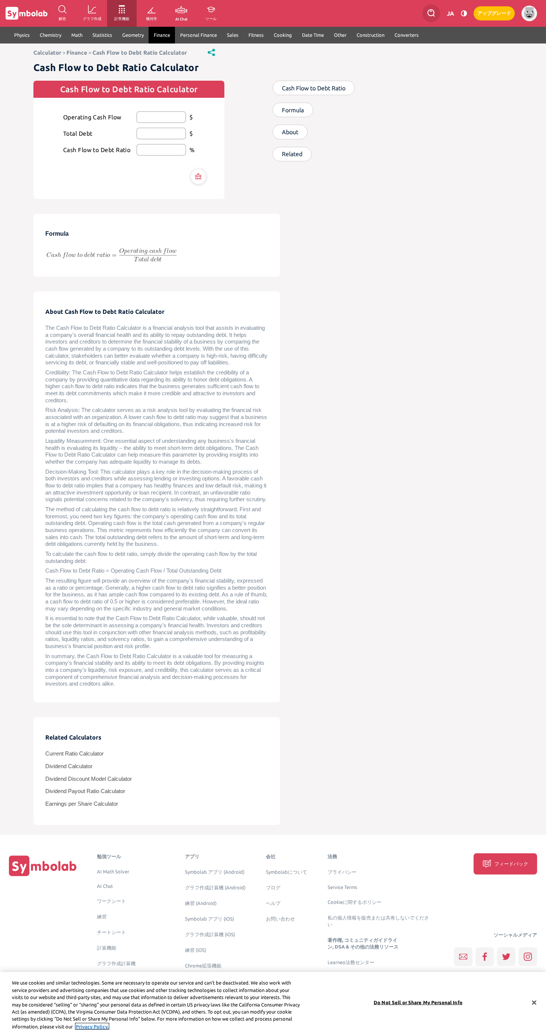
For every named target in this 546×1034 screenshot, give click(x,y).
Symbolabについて (286, 872)
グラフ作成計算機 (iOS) (210, 934)
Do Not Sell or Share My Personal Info (418, 1002)
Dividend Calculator (68, 766)
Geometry (133, 35)
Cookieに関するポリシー (354, 902)
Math (76, 35)
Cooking (283, 35)
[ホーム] (43, 866)
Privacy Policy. (92, 1026)
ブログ (273, 887)
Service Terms (342, 887)
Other (340, 35)
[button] (211, 52)
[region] (273, 1003)
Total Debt (77, 133)
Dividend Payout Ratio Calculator (85, 791)
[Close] (534, 1002)
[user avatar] (529, 13)
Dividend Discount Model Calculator (88, 779)
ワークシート (111, 901)
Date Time (313, 35)
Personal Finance (198, 35)
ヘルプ (273, 903)
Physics (22, 35)
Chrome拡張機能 (203, 966)
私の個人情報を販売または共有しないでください (378, 921)
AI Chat (105, 886)
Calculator (47, 52)
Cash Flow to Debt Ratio (96, 149)
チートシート (111, 932)
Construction (370, 35)
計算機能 (106, 948)
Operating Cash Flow (92, 117)
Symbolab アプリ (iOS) (209, 919)
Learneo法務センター (351, 962)
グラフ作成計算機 (116, 963)
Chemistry (50, 35)
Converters (406, 35)
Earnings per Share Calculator (81, 804)
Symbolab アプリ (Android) (214, 872)
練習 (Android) (201, 903)
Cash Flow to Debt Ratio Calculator (139, 52)
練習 (102, 916)
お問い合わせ (280, 919)
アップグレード (494, 13)
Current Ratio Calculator (74, 754)
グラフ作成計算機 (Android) (215, 887)
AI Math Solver (113, 871)
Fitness (256, 35)
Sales (232, 35)
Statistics (102, 35)
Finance (162, 35)
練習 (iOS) (195, 950)
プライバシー (342, 872)
